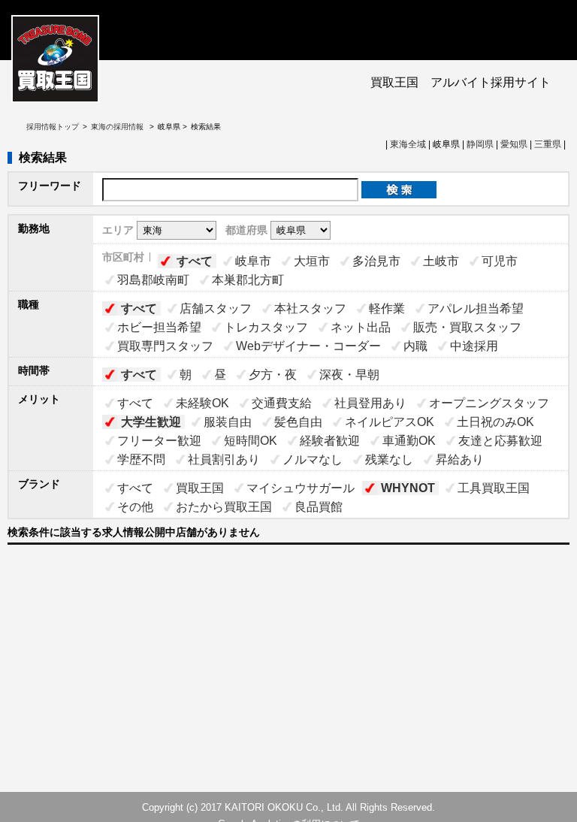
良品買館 (319, 506)
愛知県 (513, 144)
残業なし (389, 459)
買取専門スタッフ (165, 346)
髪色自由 (298, 422)
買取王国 (200, 488)
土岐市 (441, 261)
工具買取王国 (494, 488)
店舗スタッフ (216, 308)
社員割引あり (224, 459)
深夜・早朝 (349, 374)
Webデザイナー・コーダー (308, 346)
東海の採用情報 (118, 126)
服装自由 (228, 422)
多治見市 (376, 261)
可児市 (500, 261)
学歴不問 (141, 459)
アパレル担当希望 (475, 308)
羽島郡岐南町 (153, 279)
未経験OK (202, 403)
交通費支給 (282, 403)
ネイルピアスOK (389, 422)
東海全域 (408, 144)
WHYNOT (408, 488)
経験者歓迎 (330, 440)
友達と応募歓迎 (500, 440)
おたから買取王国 (224, 506)
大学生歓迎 (151, 422)
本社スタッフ (310, 308)
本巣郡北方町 (248, 279)
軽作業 (387, 308)
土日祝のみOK (495, 422)
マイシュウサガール (300, 488)
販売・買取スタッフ (467, 327)
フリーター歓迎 (159, 440)
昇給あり (460, 459)
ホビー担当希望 (159, 327)
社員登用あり (370, 403)
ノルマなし (312, 459)
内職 (415, 346)
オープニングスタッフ (489, 403)
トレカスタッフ (266, 327)
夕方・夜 (273, 374)
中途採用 (474, 346)
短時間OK (250, 440)
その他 (135, 506)
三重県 (547, 144)
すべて (195, 261)
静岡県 (480, 144)
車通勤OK (409, 440)
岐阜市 (253, 261)
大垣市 (312, 261)
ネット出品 (361, 327)
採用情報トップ (52, 126)
